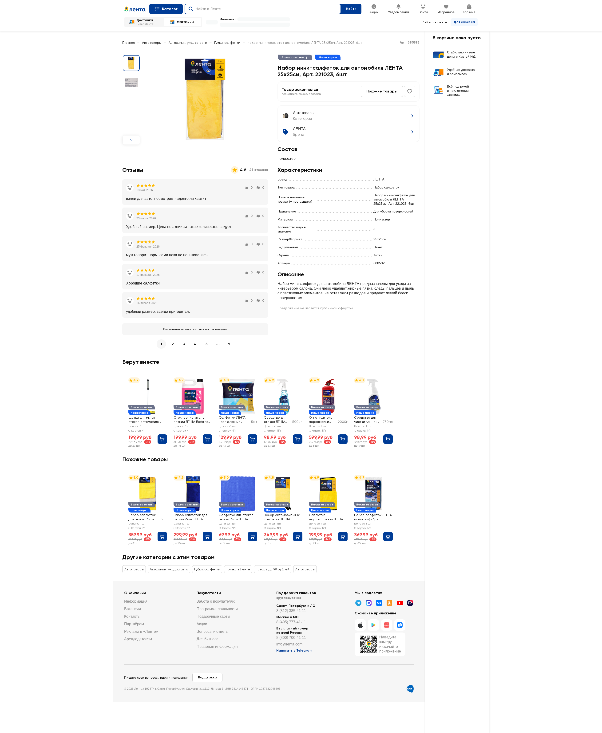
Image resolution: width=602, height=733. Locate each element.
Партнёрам (134, 624)
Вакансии (132, 609)
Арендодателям (138, 639)
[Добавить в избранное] (409, 91)
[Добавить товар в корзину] (162, 439)
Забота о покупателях (216, 601)
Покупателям (209, 593)
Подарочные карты (213, 616)
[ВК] (379, 603)
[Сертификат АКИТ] (410, 689)
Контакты (132, 616)
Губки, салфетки (227, 42)
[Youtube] (400, 603)
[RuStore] (399, 625)
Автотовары (151, 42)
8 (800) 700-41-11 (291, 638)
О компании (135, 593)
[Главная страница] (135, 8)
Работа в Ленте (434, 22)
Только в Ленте (238, 569)
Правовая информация (217, 647)
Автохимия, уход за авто (188, 42)
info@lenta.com (289, 644)
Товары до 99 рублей (272, 569)
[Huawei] (386, 625)
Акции (202, 624)
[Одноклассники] (389, 603)
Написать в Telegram (294, 651)
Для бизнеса (464, 22)
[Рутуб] (410, 603)
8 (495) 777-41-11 (291, 622)
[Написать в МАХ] (368, 603)
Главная (128, 42)
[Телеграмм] (358, 603)
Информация (135, 601)
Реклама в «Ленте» (141, 631)
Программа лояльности (217, 609)
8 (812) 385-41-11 (291, 611)
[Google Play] (373, 625)
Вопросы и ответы (213, 631)
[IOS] (360, 625)
